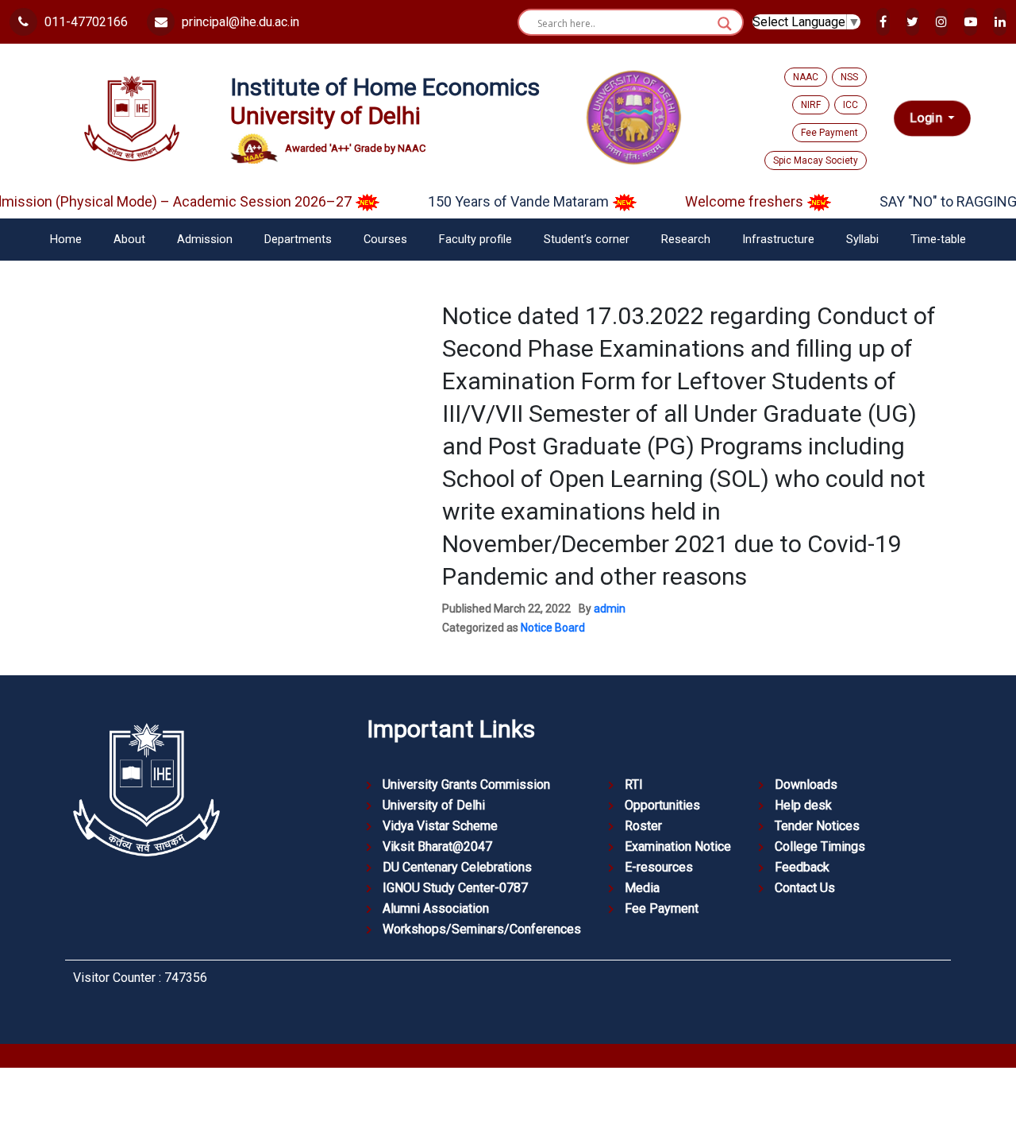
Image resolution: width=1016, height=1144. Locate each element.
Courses (385, 239)
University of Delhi (434, 805)
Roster (643, 825)
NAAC (805, 77)
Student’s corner (586, 239)
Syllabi (862, 239)
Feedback (802, 867)
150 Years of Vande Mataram (505, 201)
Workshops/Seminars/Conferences (482, 929)
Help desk (803, 805)
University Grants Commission (466, 784)
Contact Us (805, 887)
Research (685, 239)
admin (609, 608)
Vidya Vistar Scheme (440, 825)
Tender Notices (817, 825)
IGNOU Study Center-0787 (455, 887)
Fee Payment (829, 132)
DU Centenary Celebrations (457, 867)
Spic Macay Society (815, 160)
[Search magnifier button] (725, 24)
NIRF (811, 104)
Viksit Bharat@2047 (437, 846)
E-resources (659, 867)
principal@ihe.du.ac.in (239, 21)
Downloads (806, 784)
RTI (634, 784)
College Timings (820, 846)
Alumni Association (436, 908)
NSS (849, 77)
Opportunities (662, 805)
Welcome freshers (730, 201)
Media (642, 887)
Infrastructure (778, 239)
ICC (850, 104)
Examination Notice (678, 846)
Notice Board (553, 627)
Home (66, 239)
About (129, 239)
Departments (298, 239)
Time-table (938, 239)
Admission (205, 239)
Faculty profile (475, 239)
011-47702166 (84, 21)
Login (927, 118)
